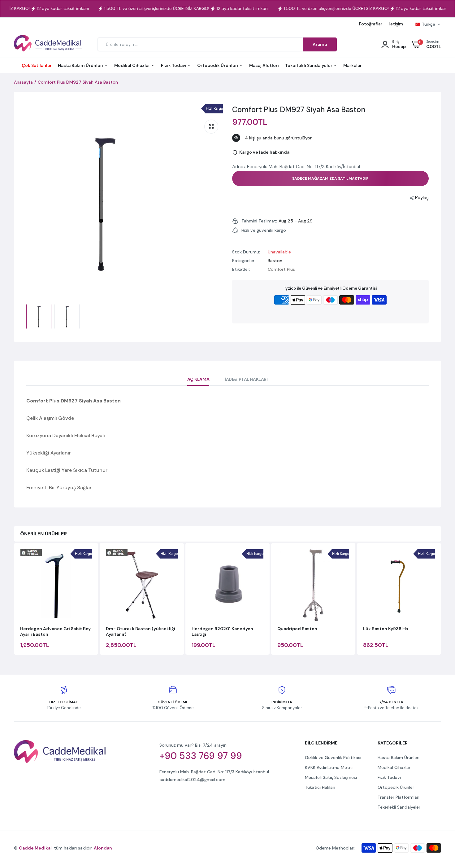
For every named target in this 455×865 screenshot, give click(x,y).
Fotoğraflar (370, 24)
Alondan (103, 848)
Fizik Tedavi (174, 65)
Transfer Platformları (398, 797)
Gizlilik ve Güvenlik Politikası (333, 757)
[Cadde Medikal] (48, 44)
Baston (275, 260)
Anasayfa (23, 82)
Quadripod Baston (297, 628)
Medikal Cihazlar (132, 65)
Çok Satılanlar (37, 65)
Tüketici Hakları (320, 787)
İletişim (395, 24)
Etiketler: (241, 269)
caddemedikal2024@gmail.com (192, 779)
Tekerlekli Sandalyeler (309, 65)
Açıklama (198, 379)
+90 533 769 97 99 (200, 756)
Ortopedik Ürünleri (218, 65)
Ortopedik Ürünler (396, 787)
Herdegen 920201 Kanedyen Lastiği (222, 631)
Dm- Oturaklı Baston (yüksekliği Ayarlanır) (140, 631)
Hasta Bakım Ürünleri (81, 65)
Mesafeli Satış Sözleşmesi (331, 777)
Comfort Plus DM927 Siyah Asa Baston (298, 109)
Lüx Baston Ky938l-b (385, 628)
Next (441, 599)
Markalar (352, 65)
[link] (438, 820)
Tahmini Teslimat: (259, 221)
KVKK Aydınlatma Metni (329, 767)
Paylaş (422, 198)
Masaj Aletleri (264, 65)
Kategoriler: (243, 260)
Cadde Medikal (35, 848)
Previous (14, 599)
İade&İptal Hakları (246, 379)
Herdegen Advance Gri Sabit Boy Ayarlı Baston (55, 631)
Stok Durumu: (246, 252)
